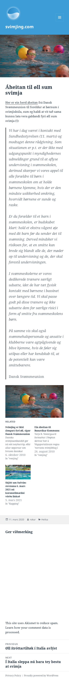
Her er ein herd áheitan (21, 102)
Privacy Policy (13, 675)
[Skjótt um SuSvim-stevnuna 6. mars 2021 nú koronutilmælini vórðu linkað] (18, 472)
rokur (33, 519)
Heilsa (44, 519)
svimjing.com (19, 26)
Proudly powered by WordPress (41, 675)
